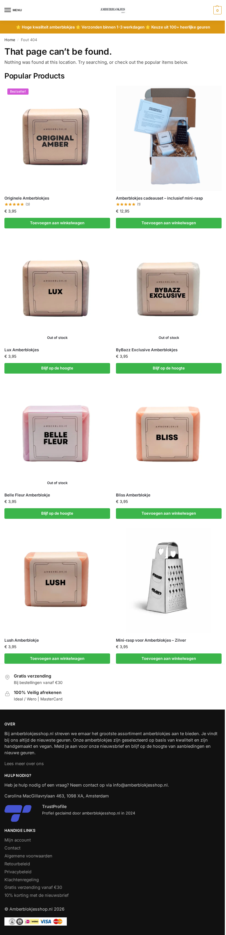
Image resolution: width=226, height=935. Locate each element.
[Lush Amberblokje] (57, 580)
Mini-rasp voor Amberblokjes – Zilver (151, 640)
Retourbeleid (17, 864)
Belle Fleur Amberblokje (27, 495)
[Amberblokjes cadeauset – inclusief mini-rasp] (169, 138)
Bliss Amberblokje (133, 495)
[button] (217, 10)
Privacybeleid (17, 871)
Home (9, 40)
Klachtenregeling (21, 879)
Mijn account (17, 840)
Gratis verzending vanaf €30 (33, 887)
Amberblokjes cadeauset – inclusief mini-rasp (159, 198)
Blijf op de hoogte (57, 368)
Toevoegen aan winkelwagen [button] (57, 222)
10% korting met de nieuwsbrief (36, 895)
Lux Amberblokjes (21, 349)
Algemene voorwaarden (28, 856)
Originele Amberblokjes (26, 198)
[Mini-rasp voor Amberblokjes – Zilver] (169, 580)
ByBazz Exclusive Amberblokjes (146, 349)
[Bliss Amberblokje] (169, 435)
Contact (12, 848)
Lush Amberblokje (21, 640)
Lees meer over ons (24, 763)
